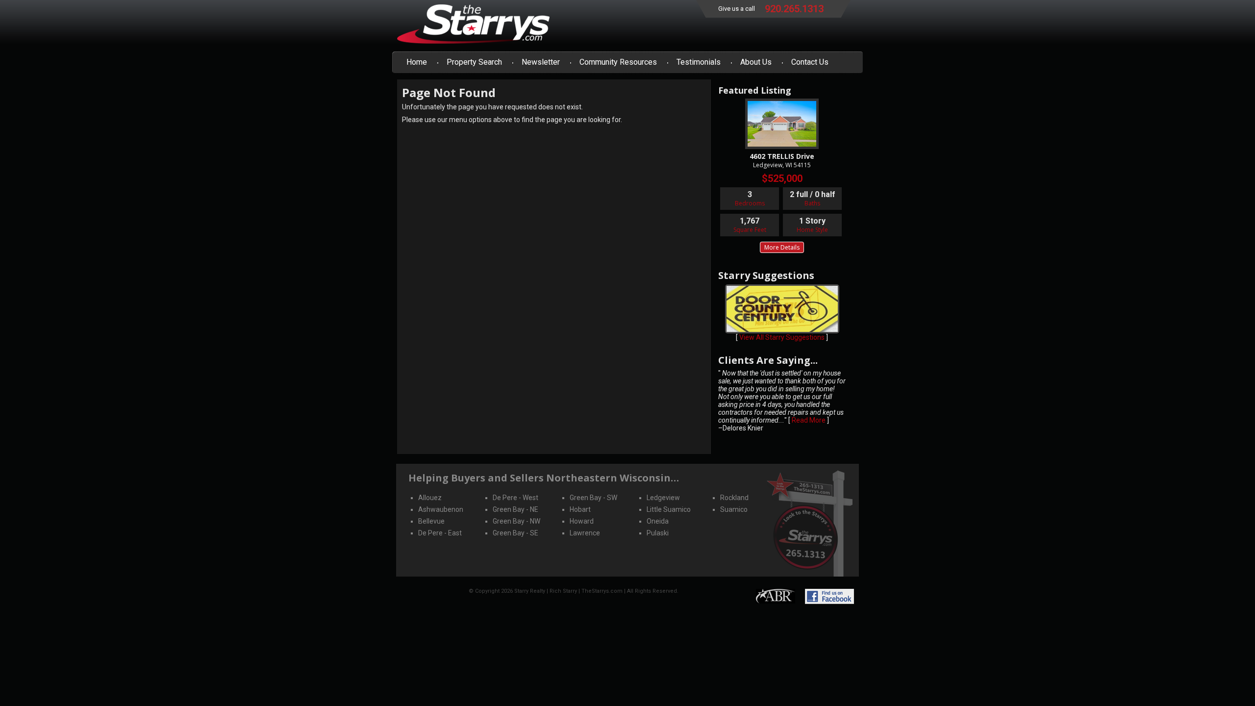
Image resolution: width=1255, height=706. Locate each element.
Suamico (734, 509)
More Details (782, 247)
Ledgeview (663, 498)
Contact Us (809, 62)
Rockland (734, 498)
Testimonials (699, 62)
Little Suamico (669, 509)
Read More (809, 420)
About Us (756, 62)
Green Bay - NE (515, 509)
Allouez (430, 498)
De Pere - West (515, 498)
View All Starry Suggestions (782, 337)
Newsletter (541, 62)
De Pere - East (440, 533)
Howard (582, 521)
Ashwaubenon (440, 509)
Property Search (474, 62)
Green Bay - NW (516, 521)
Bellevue (431, 521)
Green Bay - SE (515, 533)
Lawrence (585, 533)
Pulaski (658, 533)
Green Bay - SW (593, 498)
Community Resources (618, 62)
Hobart (580, 509)
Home (416, 62)
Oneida (658, 521)
